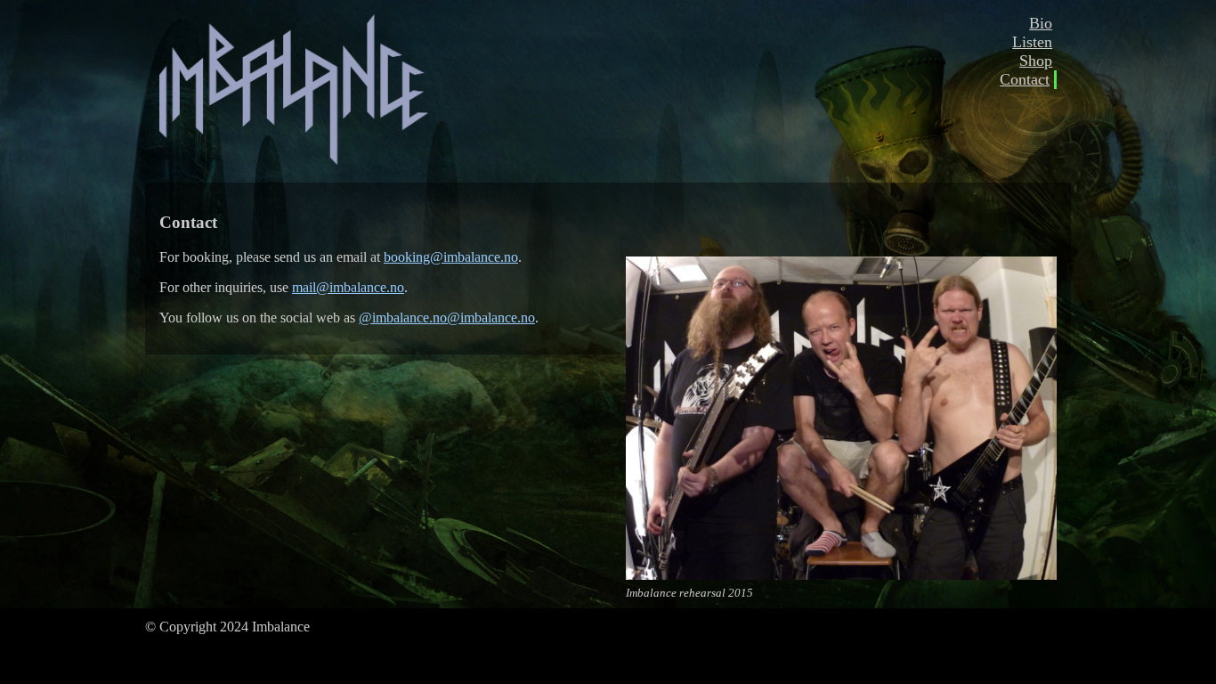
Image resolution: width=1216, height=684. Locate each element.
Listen (1032, 42)
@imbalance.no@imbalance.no (447, 317)
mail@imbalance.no (348, 287)
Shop (1035, 60)
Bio (1040, 23)
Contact (1025, 79)
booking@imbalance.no (451, 257)
